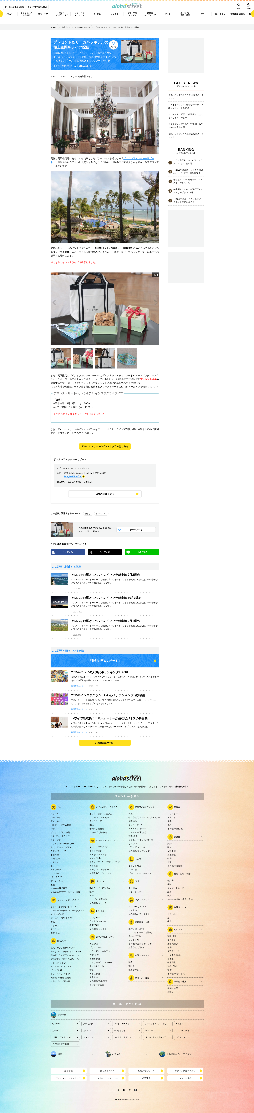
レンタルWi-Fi (134, 940)
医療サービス (134, 969)
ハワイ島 (116, 1054)
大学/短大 (94, 955)
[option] (105, 308)
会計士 (170, 880)
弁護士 (177, 836)
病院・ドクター (142, 955)
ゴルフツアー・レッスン (139, 873)
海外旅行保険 (134, 936)
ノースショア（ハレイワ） (156, 1024)
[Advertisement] (186, 267)
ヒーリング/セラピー (99, 869)
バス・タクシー (142, 900)
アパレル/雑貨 (57, 914)
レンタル (100, 911)
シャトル (132, 910)
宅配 (53, 884)
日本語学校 (95, 973)
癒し (88, 513)
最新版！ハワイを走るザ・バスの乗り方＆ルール (187, 181)
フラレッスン (134, 892)
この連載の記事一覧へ (105, 743)
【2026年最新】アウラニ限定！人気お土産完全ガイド (188, 200)
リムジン (132, 843)
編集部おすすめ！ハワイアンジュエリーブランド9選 (187, 191)
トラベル (171, 914)
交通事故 (171, 851)
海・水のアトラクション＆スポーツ (67, 951)
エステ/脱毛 (95, 858)
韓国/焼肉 (55, 858)
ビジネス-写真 (174, 955)
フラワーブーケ (135, 825)
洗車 (169, 821)
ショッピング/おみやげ (68, 900)
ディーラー (172, 814)
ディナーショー (58, 881)
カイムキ (87, 1030)
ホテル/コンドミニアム (107, 807)
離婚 (169, 858)
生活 (169, 921)
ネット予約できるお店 (37, 7)
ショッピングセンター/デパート (65, 907)
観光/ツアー (62, 941)
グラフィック (173, 951)
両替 (92, 895)
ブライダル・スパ (136, 847)
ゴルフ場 (132, 869)
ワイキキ (56, 1024)
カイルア (179, 1024)
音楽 (92, 970)
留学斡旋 (94, 977)
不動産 (170, 992)
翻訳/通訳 (172, 936)
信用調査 (171, 962)
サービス (100, 881)
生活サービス (180, 907)
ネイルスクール (97, 966)
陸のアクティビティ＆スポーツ (65, 955)
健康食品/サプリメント (100, 873)
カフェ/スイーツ (58, 851)
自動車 (177, 807)
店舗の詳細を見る (105, 493)
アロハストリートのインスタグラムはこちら (104, 446)
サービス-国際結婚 (98, 899)
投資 (169, 895)
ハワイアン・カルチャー (101, 951)
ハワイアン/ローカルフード (63, 843)
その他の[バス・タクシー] (140, 914)
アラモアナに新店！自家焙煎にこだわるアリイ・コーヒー (185, 116)
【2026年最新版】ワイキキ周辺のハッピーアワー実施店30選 (188, 171)
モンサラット (120, 1030)
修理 (169, 825)
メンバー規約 (185, 1078)
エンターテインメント (61, 966)
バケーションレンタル (100, 817)
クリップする (136, 529)
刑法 (169, 862)
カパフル (149, 1030)
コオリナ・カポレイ (123, 1037)
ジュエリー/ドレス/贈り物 (140, 840)
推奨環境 (146, 1078)
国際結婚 (132, 821)
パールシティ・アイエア (155, 1037)
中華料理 (55, 855)
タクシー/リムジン (137, 906)
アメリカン (56, 821)
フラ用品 (132, 888)
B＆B (92, 825)
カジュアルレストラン (61, 847)
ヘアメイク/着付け (137, 828)
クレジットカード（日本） (140, 932)
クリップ (113, 47)
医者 (130, 962)
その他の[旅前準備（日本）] (141, 944)
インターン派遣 (97, 985)
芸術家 (170, 958)
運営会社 (68, 1070)
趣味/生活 (55, 933)
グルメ (60, 807)
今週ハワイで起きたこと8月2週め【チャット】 (186, 135)
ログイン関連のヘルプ (185, 1070)
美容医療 (94, 866)
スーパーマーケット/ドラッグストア (67, 910)
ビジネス (178, 929)
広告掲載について (146, 1070)
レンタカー (95, 918)
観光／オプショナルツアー (63, 948)
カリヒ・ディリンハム (62, 1037)
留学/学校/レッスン (105, 937)
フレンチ (55, 873)
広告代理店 (172, 944)
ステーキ (55, 814)
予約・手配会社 (97, 828)
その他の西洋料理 (59, 888)
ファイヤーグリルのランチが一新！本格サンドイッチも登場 (185, 106)
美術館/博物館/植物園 (61, 977)
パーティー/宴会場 (137, 832)
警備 (169, 970)
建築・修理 (172, 988)
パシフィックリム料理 (61, 825)
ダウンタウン (89, 1037)
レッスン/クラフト (59, 963)
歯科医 (131, 966)
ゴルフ (138, 859)
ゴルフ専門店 (134, 866)
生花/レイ (55, 929)
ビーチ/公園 (56, 970)
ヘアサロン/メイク (98, 854)
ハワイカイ (181, 1037)
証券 (169, 892)
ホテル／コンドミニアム (101, 814)
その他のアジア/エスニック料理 (65, 892)
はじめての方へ (107, 1070)
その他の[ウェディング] (139, 851)
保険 (169, 884)
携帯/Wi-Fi (94, 925)
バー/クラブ (56, 877)
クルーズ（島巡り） (99, 832)
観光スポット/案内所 (60, 981)
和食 (53, 828)
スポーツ (55, 925)
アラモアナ (88, 1024)
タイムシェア (96, 821)
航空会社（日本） (136, 947)
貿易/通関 (172, 966)
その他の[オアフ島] (60, 1044)
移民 (169, 847)
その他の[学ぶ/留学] (99, 981)
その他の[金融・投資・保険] (180, 899)
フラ (137, 881)
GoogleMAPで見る (73, 476)
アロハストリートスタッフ (68, 1078)
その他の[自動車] (175, 828)
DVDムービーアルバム (100, 888)
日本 (60, 1054)
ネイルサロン (96, 851)
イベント (101, 513)
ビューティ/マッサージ (107, 840)
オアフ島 (62, 1015)
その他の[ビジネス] (176, 973)
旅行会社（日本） (136, 929)
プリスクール (96, 947)
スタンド (171, 817)
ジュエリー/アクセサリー (62, 918)
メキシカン (56, 869)
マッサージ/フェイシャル (101, 962)
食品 (53, 922)
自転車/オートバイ (98, 921)
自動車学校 (95, 958)
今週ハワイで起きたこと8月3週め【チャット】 (186, 96)
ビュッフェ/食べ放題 (60, 832)
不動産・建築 (180, 981)
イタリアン (56, 840)
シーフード (56, 817)
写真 (130, 814)
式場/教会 (133, 836)
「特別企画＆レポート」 (105, 660)
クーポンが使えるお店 (14, 7)
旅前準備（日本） (143, 922)
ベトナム (55, 862)
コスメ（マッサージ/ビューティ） (105, 862)
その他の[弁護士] (175, 866)
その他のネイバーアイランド (180, 1054)
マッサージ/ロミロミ (99, 847)
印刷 (169, 947)
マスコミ (171, 940)
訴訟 (169, 843)
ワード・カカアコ (121, 1024)
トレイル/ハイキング (60, 974)
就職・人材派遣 (142, 977)
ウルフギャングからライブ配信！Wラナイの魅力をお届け (185, 126)
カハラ (55, 1030)
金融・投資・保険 (182, 874)
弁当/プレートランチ (60, 836)
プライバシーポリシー (107, 1078)
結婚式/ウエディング (144, 807)
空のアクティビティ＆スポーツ (65, 959)
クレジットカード (175, 888)
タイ (53, 866)
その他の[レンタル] (98, 929)
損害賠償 (171, 854)
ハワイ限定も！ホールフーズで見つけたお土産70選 (187, 162)
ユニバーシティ (182, 1030)
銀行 (92, 892)
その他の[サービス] (98, 903)
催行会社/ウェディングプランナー (144, 817)
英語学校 (94, 944)
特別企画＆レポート (83, 66)
